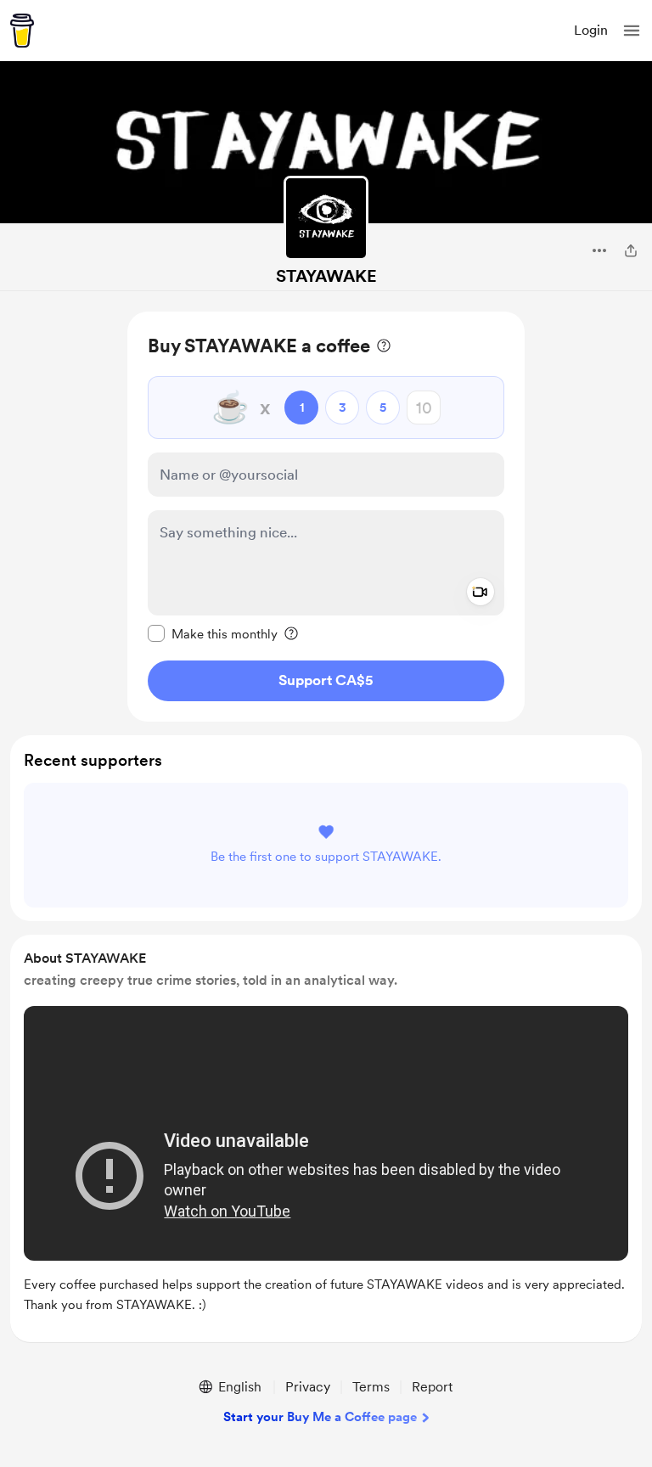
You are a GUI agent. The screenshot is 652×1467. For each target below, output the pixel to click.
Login (591, 30)
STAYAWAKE (326, 276)
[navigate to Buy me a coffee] (22, 31)
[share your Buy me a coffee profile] (630, 250)
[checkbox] (213, 633)
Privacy (307, 1387)
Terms (371, 1387)
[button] (631, 30)
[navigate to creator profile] (326, 218)
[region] (326, 517)
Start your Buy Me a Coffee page (320, 1417)
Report (432, 1387)
